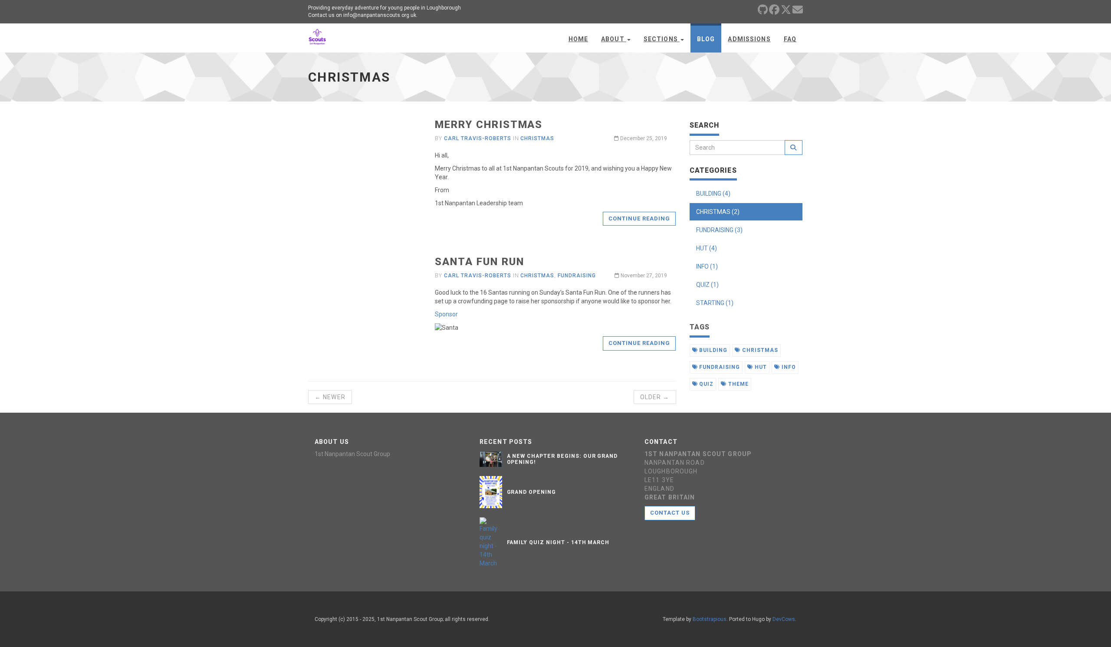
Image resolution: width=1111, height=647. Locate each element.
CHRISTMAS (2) (718, 211)
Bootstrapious (709, 619)
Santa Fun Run (479, 262)
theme (737, 384)
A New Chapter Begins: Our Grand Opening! (562, 459)
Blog (706, 39)
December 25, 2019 (643, 138)
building (712, 350)
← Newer (330, 397)
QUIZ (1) (707, 284)
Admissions (749, 39)
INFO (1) (707, 266)
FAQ (790, 39)
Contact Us (670, 512)
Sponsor (446, 314)
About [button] (613, 39)
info (788, 367)
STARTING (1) (714, 302)
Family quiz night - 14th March (558, 542)
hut (760, 367)
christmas (537, 138)
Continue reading (639, 218)
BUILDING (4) (713, 193)
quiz (705, 384)
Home (578, 39)
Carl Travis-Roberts (477, 138)
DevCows (783, 619)
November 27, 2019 (643, 276)
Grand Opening (531, 492)
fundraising (577, 276)
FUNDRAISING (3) (719, 230)
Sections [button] (662, 39)
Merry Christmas (488, 124)
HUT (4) (706, 248)
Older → (655, 397)
